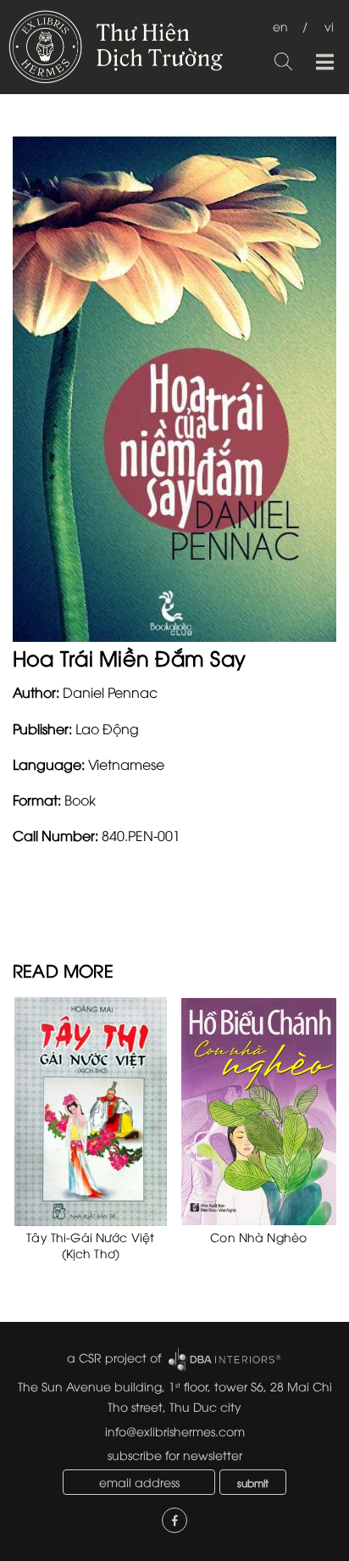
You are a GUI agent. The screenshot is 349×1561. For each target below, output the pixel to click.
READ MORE (63, 969)
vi (329, 26)
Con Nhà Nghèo (258, 1237)
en (280, 26)
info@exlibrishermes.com (175, 1431)
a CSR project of (114, 1357)
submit (253, 1482)
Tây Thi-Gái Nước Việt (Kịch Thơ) (90, 1245)
